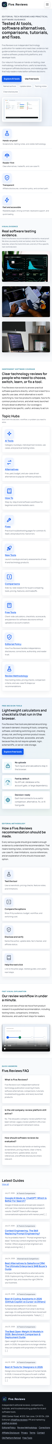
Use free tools (32, 78)
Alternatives (11, 469)
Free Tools (10, 612)
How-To (9, 498)
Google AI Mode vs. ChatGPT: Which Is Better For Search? (26, 1199)
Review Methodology (16, 675)
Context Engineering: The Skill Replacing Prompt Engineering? (22, 1232)
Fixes (8, 526)
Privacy (24, 1432)
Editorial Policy (13, 644)
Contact (41, 1432)
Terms (32, 1432)
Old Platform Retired (11, 1437)
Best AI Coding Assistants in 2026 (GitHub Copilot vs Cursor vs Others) (25, 1300)
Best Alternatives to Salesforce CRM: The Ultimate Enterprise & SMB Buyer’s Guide (26, 1266)
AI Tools (9, 440)
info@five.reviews (19, 1419)
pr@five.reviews (9, 1423)
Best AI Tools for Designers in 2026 (24, 1367)
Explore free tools (13, 751)
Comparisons (12, 583)
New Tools (10, 555)
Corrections (44, 1427)
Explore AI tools (12, 78)
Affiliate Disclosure (10, 1432)
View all (5, 1184)
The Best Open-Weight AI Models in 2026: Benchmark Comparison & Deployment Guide (24, 1334)
